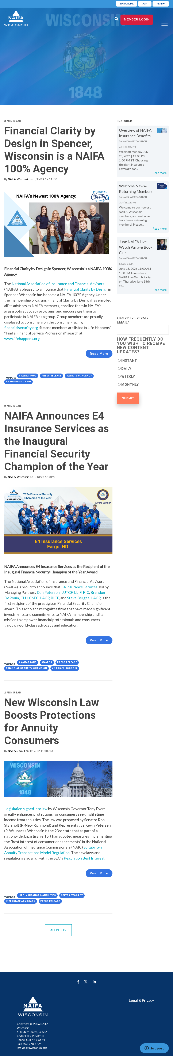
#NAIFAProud (27, 376)
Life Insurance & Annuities (37, 895)
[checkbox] (143, 372)
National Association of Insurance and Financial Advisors (58, 283)
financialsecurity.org (21, 327)
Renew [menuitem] (161, 3)
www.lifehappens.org (22, 338)
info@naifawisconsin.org (32, 1047)
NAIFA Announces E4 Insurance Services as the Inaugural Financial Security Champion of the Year (56, 441)
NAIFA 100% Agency (79, 376)
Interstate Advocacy (20, 901)
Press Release (51, 376)
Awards (47, 662)
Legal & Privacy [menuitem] (141, 1000)
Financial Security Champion (26, 668)
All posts (58, 930)
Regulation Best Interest (84, 858)
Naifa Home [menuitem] (127, 3)
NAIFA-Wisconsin (18, 179)
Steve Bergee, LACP (83, 598)
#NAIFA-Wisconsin (18, 381)
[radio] (143, 360)
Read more (160, 173)
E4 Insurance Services (79, 587)
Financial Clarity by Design (86, 289)
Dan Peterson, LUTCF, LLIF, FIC (63, 592)
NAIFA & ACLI (16, 751)
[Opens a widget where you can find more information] (154, 1048)
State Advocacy (72, 895)
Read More (99, 354)
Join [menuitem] (144, 3)
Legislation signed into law (25, 808)
